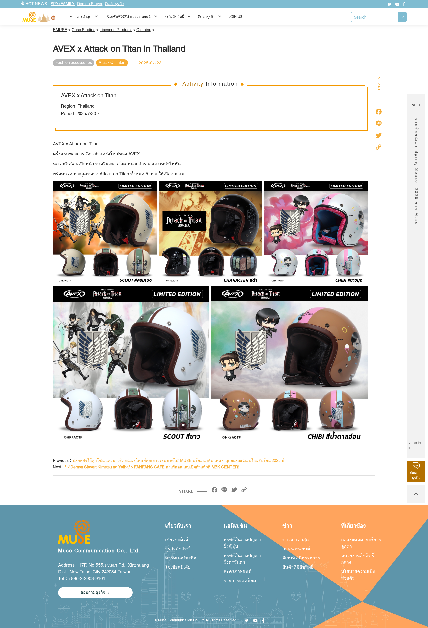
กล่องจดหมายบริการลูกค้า (361, 543)
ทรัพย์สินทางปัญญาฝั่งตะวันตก (242, 559)
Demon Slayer (89, 4)
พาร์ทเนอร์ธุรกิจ (180, 558)
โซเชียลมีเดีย (178, 567)
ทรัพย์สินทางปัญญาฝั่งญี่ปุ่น (242, 543)
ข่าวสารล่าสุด (295, 540)
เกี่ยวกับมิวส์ (176, 540)
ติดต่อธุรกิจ (114, 4)
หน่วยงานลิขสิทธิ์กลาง (357, 559)
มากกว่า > (414, 445)
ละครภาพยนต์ (237, 571)
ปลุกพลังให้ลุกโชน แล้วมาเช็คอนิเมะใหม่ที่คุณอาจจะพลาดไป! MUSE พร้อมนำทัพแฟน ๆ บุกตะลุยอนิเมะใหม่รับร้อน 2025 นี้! (179, 461)
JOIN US (235, 17)
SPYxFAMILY (63, 4)
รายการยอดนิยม (240, 581)
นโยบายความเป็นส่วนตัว (358, 575)
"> (152, 467)
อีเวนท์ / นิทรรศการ (301, 558)
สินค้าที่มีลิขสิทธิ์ (298, 567)
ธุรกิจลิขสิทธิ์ (177, 549)
